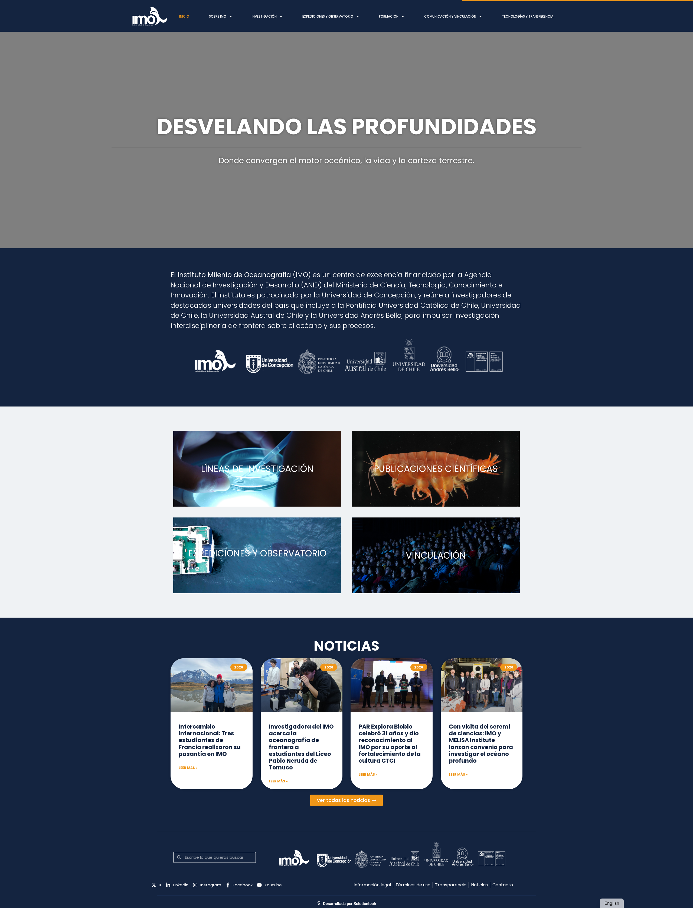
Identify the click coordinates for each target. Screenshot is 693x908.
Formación (388, 16)
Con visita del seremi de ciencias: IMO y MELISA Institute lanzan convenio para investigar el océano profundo (481, 744)
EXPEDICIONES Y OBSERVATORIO (327, 16)
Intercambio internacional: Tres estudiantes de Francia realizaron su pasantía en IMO (210, 740)
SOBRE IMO (217, 16)
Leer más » (188, 767)
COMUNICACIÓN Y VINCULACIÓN (450, 16)
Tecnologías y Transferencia (527, 16)
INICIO (184, 16)
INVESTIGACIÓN (264, 16)
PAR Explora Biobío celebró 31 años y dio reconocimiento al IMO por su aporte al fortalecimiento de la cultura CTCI (390, 744)
